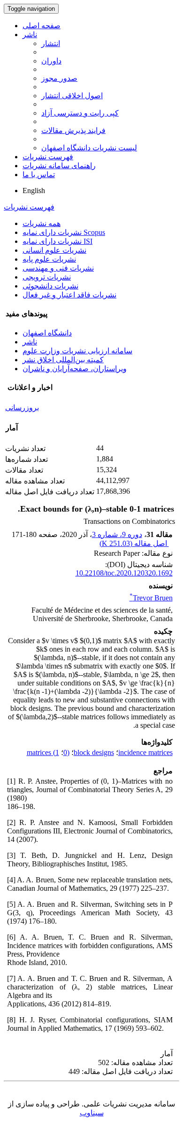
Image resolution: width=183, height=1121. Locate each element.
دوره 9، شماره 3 (117, 534)
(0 (66, 752)
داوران (51, 61)
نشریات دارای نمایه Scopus (64, 232)
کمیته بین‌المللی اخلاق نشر (63, 360)
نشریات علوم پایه (49, 259)
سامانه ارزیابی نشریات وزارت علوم (77, 351)
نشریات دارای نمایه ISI (57, 241)
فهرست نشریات (48, 157)
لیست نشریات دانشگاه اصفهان (89, 148)
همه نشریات (42, 223)
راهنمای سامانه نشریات (59, 166)
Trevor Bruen (151, 598)
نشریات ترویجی (47, 277)
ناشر (30, 35)
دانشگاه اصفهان (47, 333)
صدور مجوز (59, 78)
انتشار (50, 43)
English (34, 191)
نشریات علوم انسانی (54, 250)
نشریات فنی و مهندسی (58, 268)
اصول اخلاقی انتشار (72, 96)
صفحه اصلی (42, 26)
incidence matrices (145, 752)
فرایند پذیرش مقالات (73, 130)
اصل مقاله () (134, 543)
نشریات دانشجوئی (50, 286)
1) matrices (43, 752)
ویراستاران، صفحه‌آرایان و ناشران (75, 369)
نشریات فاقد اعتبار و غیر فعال (69, 295)
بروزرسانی (22, 408)
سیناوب (92, 1113)
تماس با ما (39, 175)
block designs (94, 752)
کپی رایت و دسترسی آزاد (80, 113)
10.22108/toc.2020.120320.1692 (124, 573)
